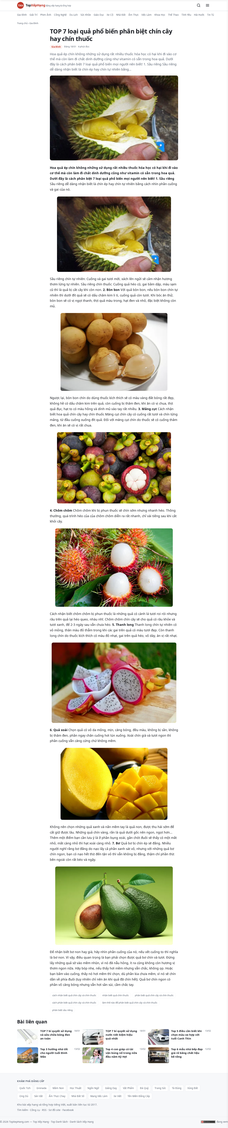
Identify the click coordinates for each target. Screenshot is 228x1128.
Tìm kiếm (22, 1110)
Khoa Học (159, 14)
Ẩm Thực (133, 14)
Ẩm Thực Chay (57, 1096)
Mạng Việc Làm (99, 1096)
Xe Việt (117, 1096)
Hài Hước (199, 14)
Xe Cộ (110, 14)
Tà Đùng (176, 1088)
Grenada (41, 1088)
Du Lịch (73, 14)
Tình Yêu (186, 14)
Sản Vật (38, 1096)
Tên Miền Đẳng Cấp (139, 1096)
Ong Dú (23, 1096)
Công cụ (35, 1110)
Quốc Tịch (24, 1088)
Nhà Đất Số (77, 1096)
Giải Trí (33, 14)
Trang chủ (22, 23)
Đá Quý (144, 1088)
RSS (44, 1110)
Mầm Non (58, 1088)
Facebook (68, 1110)
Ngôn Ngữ (93, 1088)
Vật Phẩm (128, 1088)
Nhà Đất (121, 14)
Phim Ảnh (45, 14)
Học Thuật (75, 1088)
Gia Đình (22, 14)
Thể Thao (173, 14)
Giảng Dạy (111, 1088)
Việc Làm (146, 14)
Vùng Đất (192, 1088)
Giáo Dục (99, 14)
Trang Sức (160, 1088)
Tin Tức (211, 14)
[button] (198, 5)
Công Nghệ (60, 14)
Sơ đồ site (54, 1110)
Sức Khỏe (86, 14)
